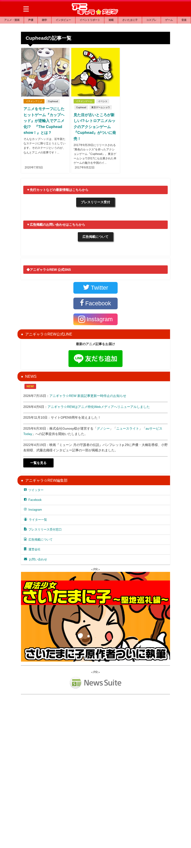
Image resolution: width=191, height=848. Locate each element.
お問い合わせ (38, 559)
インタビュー (63, 19)
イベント (102, 101)
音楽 (184, 19)
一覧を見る (38, 463)
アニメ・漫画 (12, 19)
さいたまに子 (130, 19)
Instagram (35, 509)
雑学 (44, 19)
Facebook (35, 499)
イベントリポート (90, 19)
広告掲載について (95, 237)
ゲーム (169, 19)
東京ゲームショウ (100, 107)
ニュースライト (127, 428)
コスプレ (151, 19)
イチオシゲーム (84, 101)
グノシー (103, 428)
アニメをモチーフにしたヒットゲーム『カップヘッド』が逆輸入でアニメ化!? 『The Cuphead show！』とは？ (44, 120)
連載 (111, 19)
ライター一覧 (38, 519)
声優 (30, 19)
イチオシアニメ (34, 101)
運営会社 (34, 549)
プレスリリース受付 (95, 202)
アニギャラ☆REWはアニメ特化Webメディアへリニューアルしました (99, 406)
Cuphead (53, 101)
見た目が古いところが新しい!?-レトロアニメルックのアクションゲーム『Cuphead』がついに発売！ (95, 126)
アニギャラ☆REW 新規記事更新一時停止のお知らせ (87, 395)
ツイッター (36, 490)
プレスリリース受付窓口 (45, 529)
